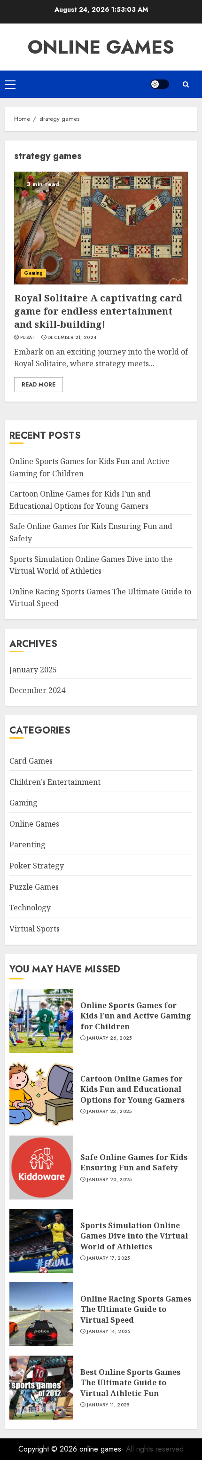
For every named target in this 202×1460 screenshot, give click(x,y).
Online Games (34, 824)
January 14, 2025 (109, 1331)
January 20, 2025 (109, 1179)
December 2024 (37, 690)
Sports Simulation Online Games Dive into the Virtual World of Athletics (134, 1236)
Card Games (31, 761)
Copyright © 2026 (48, 1449)
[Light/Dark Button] (159, 84)
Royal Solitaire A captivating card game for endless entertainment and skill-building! (98, 311)
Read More (38, 384)
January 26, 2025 (109, 1038)
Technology (30, 907)
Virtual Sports (34, 928)
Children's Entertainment (55, 782)
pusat (27, 337)
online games (101, 47)
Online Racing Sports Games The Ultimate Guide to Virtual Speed (135, 1309)
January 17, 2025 (108, 1258)
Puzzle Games (34, 887)
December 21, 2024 (71, 337)
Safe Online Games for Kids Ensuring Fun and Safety (133, 1162)
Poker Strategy (36, 865)
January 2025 (33, 669)
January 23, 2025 (109, 1111)
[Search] (185, 84)
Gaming (33, 272)
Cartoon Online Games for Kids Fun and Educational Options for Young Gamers (132, 1089)
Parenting (27, 844)
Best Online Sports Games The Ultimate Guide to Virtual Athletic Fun (130, 1382)
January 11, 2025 (108, 1405)
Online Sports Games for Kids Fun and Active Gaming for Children (135, 1016)
